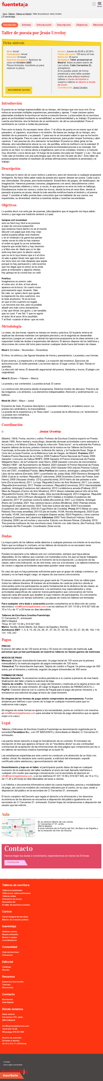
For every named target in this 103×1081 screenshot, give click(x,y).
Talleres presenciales (12, 890)
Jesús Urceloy (80, 88)
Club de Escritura (10, 952)
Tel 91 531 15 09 (9, 1029)
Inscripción (10, 25)
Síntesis (26, 25)
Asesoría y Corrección (12, 982)
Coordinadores (9, 940)
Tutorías (6, 985)
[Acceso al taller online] (93, 4)
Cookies (6, 1062)
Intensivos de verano (12, 899)
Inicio (5, 14)
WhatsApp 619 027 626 (13, 1032)
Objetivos (82, 25)
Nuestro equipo (9, 938)
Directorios (7, 988)
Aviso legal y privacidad (12, 1065)
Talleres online (9, 896)
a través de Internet (76, 79)
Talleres (11, 14)
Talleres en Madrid (23, 14)
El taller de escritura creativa (16, 905)
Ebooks (5, 970)
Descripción (64, 25)
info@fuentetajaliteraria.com (30, 607)
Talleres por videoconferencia (16, 893)
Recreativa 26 (8, 902)
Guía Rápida (8, 1002)
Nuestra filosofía (10, 935)
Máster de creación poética (15, 920)
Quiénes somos (9, 932)
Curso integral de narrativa (15, 917)
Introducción (44, 25)
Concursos (7, 955)
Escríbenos (7, 1000)
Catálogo (6, 967)
